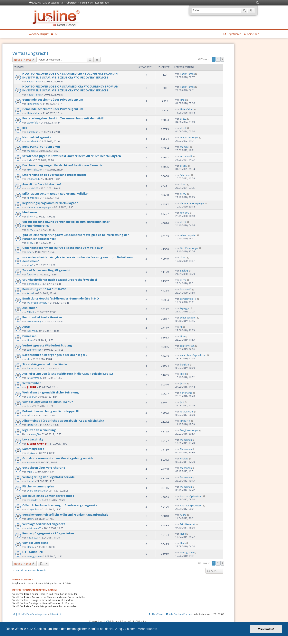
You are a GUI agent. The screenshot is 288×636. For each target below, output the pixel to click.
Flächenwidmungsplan (38, 486)
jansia (183, 383)
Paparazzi (32, 537)
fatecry (31, 274)
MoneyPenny (34, 321)
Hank (183, 100)
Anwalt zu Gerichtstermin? (41, 184)
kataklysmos (34, 378)
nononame (186, 392)
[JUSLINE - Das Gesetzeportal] (56, 17)
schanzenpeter (188, 235)
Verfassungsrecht (30, 53)
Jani (29, 406)
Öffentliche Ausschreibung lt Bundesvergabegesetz (59, 505)
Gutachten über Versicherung (43, 467)
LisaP (30, 519)
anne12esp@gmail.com (193, 355)
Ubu (29, 340)
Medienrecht (31, 212)
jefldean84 (33, 179)
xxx (24, 128)
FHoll (183, 374)
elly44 (30, 216)
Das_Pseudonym (189, 137)
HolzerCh (32, 425)
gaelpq (184, 270)
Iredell (30, 481)
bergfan (184, 364)
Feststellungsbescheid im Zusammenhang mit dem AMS (63, 118)
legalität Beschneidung (39, 430)
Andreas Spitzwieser (191, 496)
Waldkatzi (32, 141)
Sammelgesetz (33, 449)
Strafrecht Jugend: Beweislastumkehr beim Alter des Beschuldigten (71, 156)
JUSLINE (31, 387)
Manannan (186, 439)
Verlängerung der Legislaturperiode (48, 477)
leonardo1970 (35, 500)
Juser (30, 252)
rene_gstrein (34, 556)
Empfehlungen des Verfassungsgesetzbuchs (54, 175)
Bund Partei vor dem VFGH (41, 146)
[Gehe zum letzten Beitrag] (196, 74)
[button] (222, 59)
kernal (30, 293)
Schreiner (185, 175)
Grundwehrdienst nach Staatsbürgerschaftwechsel (59, 279)
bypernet (32, 368)
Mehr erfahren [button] (147, 629)
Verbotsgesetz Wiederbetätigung (47, 345)
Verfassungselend (35, 543)
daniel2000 (33, 284)
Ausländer (29, 308)
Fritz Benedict (187, 524)
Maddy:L (32, 150)
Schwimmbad (31, 383)
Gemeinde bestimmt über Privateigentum (52, 99)
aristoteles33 (34, 528)
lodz (29, 160)
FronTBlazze (34, 169)
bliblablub (32, 132)
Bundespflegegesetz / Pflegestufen (48, 533)
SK (181, 327)
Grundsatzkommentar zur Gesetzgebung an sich (57, 458)
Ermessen (29, 336)
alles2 (183, 118)
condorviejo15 (188, 298)
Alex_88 (35, 434)
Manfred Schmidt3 (37, 302)
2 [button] (218, 59)
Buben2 (31, 396)
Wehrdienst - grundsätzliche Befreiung (50, 392)
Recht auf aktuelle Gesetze (42, 317)
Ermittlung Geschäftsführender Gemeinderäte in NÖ (60, 298)
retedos (184, 212)
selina (183, 515)
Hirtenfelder (34, 104)
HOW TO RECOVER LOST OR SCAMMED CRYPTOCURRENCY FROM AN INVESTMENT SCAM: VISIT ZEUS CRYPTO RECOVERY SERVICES (70, 75)
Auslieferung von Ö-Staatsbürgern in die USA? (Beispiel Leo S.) (67, 373)
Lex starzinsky (32, 439)
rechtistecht (186, 411)
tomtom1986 (34, 349)
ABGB (26, 326)
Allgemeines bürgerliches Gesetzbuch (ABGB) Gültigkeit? (63, 420)
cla (28, 359)
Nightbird (32, 197)
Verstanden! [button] (266, 629)
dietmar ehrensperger (39, 207)
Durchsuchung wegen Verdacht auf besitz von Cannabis (62, 165)
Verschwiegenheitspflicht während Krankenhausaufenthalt (65, 514)
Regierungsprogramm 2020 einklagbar (50, 203)
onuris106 (32, 188)
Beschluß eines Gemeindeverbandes (48, 496)
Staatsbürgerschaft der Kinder (45, 364)
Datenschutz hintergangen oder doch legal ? (54, 355)
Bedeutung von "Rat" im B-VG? (44, 289)
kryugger (185, 308)
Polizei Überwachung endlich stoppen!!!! (50, 411)
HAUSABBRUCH (32, 552)
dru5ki (183, 165)
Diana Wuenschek (37, 490)
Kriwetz (31, 462)
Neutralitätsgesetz (36, 137)
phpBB (106, 621)
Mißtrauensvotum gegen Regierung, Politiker (55, 193)
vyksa (30, 415)
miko (30, 472)
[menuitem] (257, 2)
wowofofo (32, 122)
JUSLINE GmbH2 (36, 443)
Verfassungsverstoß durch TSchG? (47, 402)
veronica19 (186, 156)
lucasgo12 (185, 289)
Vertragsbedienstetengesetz (43, 524)
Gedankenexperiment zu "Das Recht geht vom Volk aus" (62, 248)
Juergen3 (32, 331)
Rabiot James (34, 81)
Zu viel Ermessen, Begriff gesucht (46, 270)
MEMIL (30, 312)
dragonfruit (33, 509)
